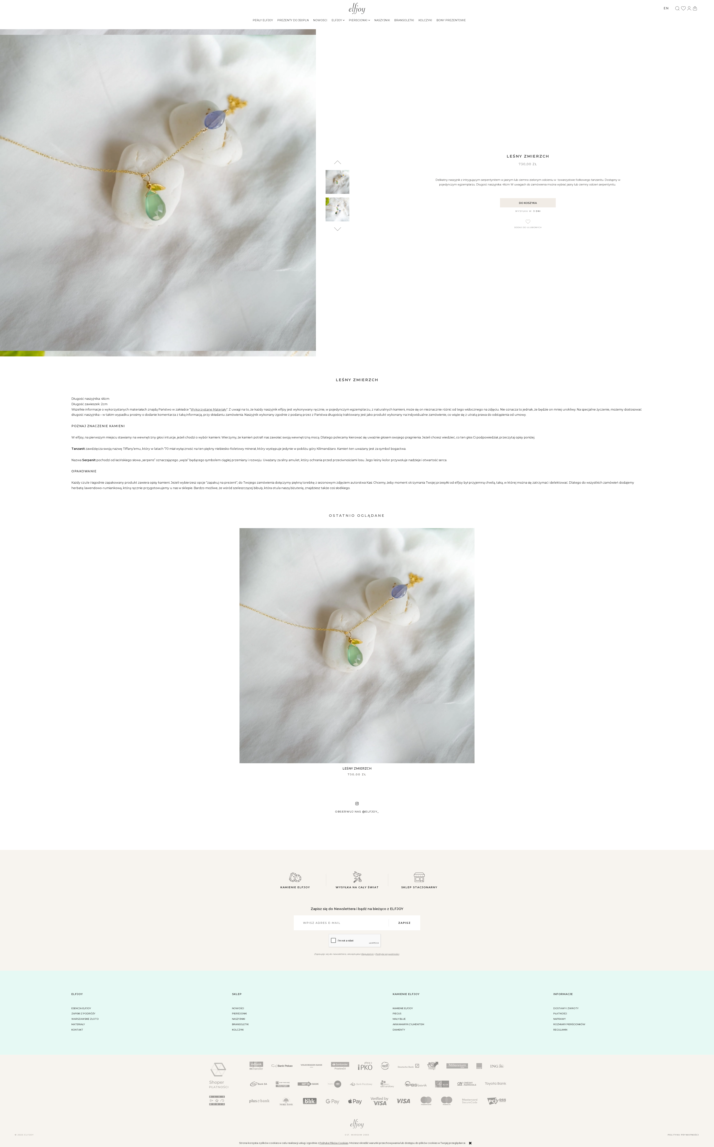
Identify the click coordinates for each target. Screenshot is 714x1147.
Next (337, 162)
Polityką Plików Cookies (333, 1142)
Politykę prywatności (387, 954)
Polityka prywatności (683, 1135)
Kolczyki (238, 1029)
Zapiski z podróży (83, 1013)
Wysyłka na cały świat (357, 887)
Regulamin (367, 954)
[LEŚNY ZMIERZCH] (357, 645)
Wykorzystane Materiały (208, 409)
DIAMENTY (399, 1029)
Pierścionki (239, 1013)
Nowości (238, 1008)
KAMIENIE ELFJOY (403, 1008)
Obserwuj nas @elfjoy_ (357, 811)
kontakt (77, 1029)
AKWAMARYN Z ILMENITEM (408, 1024)
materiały (78, 1024)
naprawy (559, 1019)
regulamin (560, 1029)
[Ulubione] (683, 8)
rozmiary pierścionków (569, 1024)
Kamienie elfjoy (295, 887)
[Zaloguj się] (689, 8)
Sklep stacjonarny (419, 887)
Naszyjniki (238, 1019)
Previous (337, 229)
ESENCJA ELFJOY (81, 1008)
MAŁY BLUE (399, 1019)
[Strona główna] (357, 8)
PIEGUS (397, 1013)
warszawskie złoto (85, 1019)
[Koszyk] (695, 8)
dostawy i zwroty (565, 1008)
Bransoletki (240, 1024)
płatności (560, 1013)
